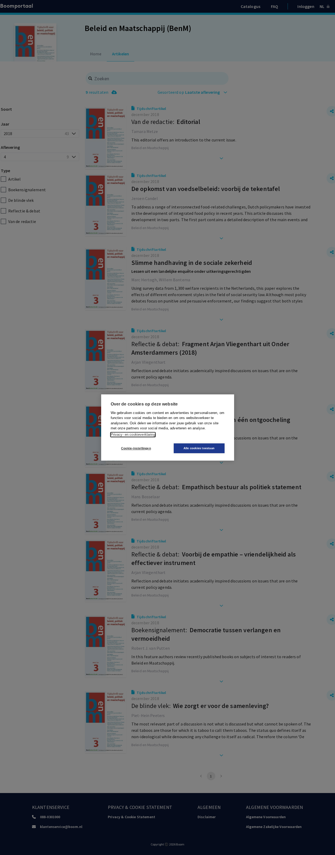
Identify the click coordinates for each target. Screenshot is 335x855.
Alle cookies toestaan (199, 448)
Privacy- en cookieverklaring (133, 435)
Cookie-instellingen (136, 448)
